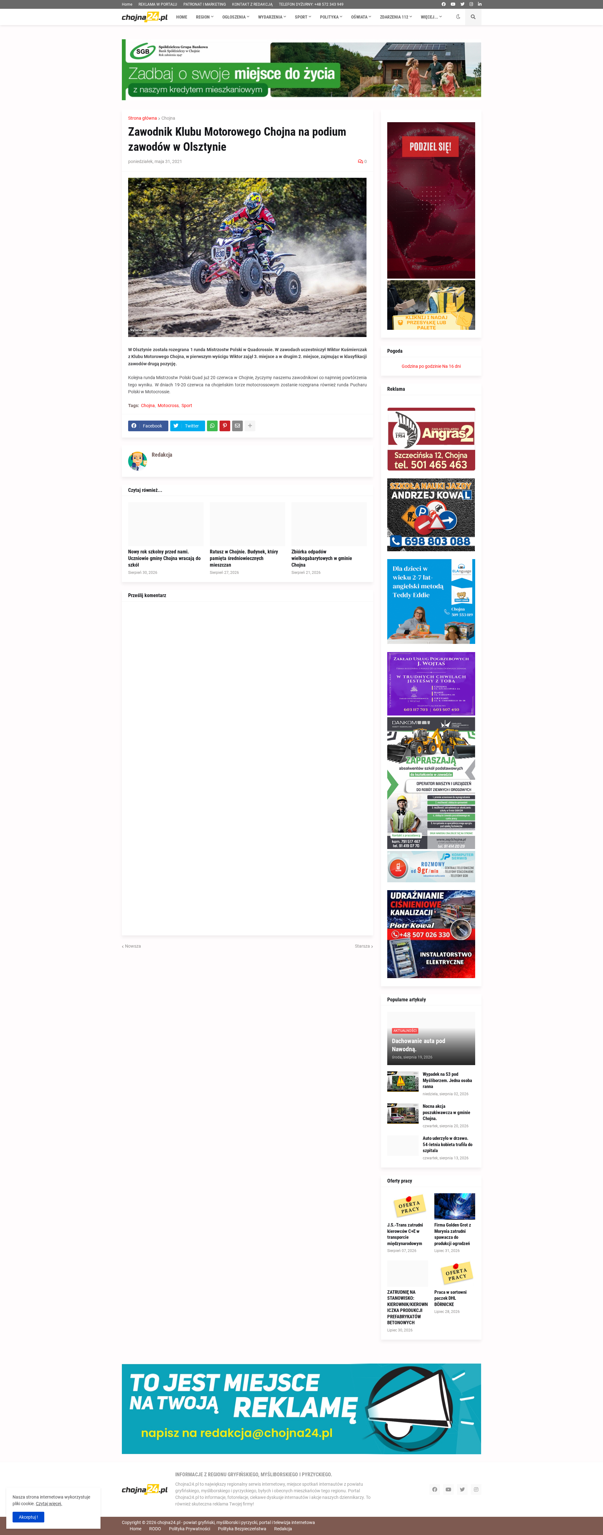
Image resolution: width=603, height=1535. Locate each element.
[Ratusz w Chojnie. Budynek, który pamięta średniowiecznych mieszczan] (247, 524)
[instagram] (471, 4)
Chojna (168, 118)
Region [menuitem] (203, 16)
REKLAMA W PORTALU (158, 4)
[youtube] (453, 4)
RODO (155, 1528)
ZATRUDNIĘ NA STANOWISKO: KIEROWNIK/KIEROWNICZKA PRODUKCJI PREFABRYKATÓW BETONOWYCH (407, 1307)
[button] (458, 17)
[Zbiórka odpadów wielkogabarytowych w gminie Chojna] (329, 524)
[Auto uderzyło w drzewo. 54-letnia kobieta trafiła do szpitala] (403, 1145)
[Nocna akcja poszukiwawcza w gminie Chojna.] (403, 1113)
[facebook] (444, 4)
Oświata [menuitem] (359, 16)
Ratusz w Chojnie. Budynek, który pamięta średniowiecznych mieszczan (244, 558)
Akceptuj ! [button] (28, 1517)
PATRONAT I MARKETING (204, 4)
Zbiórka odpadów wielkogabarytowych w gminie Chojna (321, 558)
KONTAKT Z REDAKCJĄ (252, 4)
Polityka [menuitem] (329, 16)
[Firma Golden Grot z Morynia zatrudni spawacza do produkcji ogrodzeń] (454, 1206)
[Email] (237, 426)
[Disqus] (247, 686)
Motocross (168, 405)
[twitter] (462, 4)
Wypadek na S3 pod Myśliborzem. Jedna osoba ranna (447, 1080)
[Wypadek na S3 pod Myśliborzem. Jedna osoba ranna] (403, 1081)
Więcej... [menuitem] (429, 16)
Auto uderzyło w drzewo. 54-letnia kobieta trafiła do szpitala (447, 1144)
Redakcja (283, 1528)
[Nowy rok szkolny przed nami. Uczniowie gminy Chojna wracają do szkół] (166, 524)
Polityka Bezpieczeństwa (242, 1528)
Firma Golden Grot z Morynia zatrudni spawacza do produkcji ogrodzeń (452, 1234)
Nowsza (133, 946)
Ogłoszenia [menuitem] (234, 16)
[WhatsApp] (212, 426)
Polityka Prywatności (189, 1528)
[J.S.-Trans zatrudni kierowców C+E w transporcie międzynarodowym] (407, 1206)
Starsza (362, 946)
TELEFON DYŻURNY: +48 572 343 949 (311, 4)
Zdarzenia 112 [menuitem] (394, 16)
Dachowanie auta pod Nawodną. (418, 1045)
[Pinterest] (225, 426)
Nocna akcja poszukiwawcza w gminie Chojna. (446, 1112)
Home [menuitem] (181, 16)
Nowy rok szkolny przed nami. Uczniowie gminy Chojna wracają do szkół (164, 558)
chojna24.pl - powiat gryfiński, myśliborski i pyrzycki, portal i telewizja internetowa (236, 1522)
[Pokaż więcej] (250, 426)
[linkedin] (479, 4)
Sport (187, 405)
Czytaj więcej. (49, 1503)
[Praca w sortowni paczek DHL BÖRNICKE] (454, 1273)
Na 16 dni (451, 366)
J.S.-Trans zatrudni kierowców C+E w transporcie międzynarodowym (405, 1234)
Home (127, 4)
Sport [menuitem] (301, 16)
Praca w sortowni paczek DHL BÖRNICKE (450, 1298)
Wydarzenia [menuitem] (270, 16)
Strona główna (142, 118)
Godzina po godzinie (421, 366)
